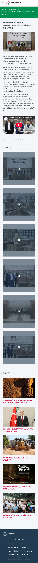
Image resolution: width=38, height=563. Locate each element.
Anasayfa (4, 9)
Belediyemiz (13, 547)
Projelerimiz (13, 555)
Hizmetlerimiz (12, 551)
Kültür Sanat (26, 551)
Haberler (14, 9)
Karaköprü (25, 547)
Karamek (26, 555)
